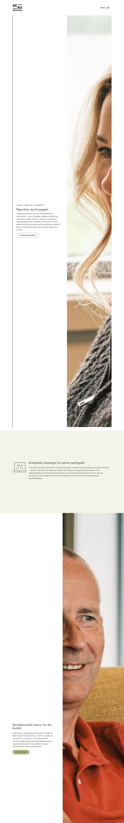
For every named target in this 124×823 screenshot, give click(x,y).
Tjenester (28, 205)
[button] (27, 235)
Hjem (18, 205)
